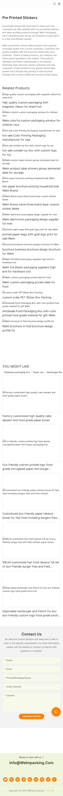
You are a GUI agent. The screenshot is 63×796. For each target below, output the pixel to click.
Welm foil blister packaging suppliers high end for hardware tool (29, 269)
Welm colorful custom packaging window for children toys (31, 122)
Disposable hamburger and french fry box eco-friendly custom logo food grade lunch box (30, 613)
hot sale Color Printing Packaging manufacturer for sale (23, 137)
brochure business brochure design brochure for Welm (31, 251)
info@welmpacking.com (31, 763)
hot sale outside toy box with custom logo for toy (29, 152)
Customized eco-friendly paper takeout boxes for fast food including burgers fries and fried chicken (29, 516)
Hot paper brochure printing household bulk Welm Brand (30, 188)
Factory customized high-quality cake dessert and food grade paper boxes (26, 418)
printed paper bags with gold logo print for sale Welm (30, 236)
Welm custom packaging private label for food (28, 284)
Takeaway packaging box (17, 372)
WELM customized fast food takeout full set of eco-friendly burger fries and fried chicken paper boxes (30, 565)
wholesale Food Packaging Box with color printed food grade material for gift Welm (29, 313)
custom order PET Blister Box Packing (26, 297)
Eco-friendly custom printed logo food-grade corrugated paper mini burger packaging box (27, 467)
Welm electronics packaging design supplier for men (30, 221)
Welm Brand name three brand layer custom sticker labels (30, 206)
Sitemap (50, 790)
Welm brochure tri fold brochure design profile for (27, 328)
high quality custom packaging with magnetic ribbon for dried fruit (25, 104)
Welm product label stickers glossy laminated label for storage (31, 170)
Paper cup (38, 372)
